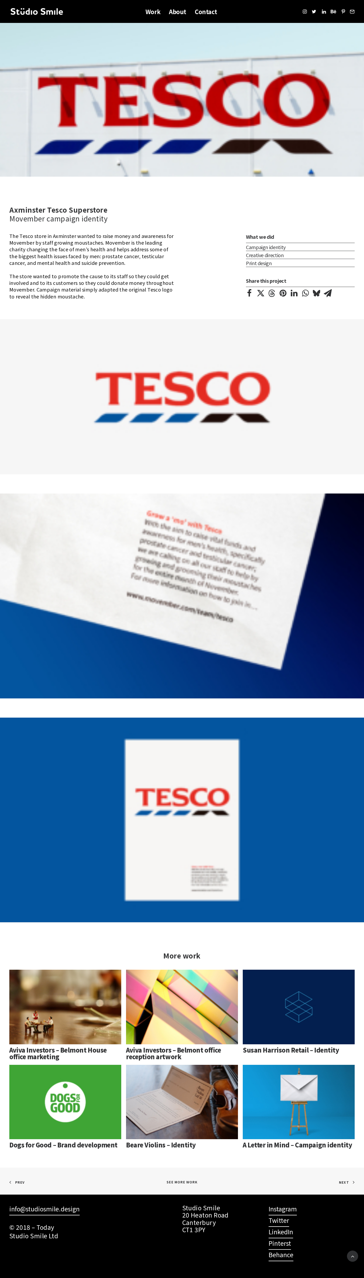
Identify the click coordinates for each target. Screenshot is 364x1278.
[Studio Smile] (36, 11)
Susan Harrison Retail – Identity (291, 1049)
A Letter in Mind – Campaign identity (297, 1144)
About (177, 11)
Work (152, 11)
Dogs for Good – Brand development (63, 1144)
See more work (182, 1182)
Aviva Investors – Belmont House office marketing (58, 1053)
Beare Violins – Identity (161, 1144)
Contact (206, 11)
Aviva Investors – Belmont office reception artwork (173, 1053)
